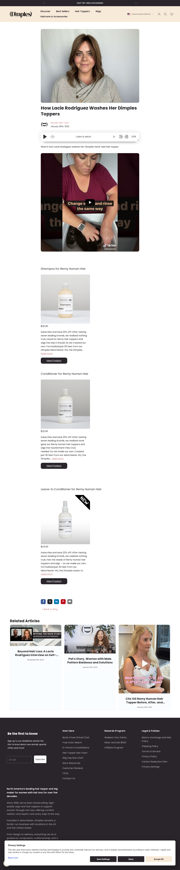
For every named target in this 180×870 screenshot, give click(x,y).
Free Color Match (72, 742)
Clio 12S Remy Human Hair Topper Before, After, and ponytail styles (144, 702)
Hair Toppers (82, 11)
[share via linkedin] (56, 602)
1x (114, 136)
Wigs (98, 11)
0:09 (133, 136)
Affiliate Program (113, 747)
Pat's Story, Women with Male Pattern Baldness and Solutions (90, 660)
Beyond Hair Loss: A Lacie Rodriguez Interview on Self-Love (35, 655)
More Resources (71, 763)
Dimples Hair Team (60, 122)
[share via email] (69, 602)
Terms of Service (151, 751)
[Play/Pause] (45, 136)
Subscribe (40, 759)
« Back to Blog (50, 609)
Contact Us (68, 778)
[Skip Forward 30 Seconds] (126, 136)
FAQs (65, 773)
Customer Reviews (72, 768)
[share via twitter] (49, 602)
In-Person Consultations (75, 747)
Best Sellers (62, 11)
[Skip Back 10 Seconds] (121, 136)
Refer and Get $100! (115, 742)
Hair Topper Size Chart (74, 752)
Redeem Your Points (115, 737)
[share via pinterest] (63, 602)
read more (47, 353)
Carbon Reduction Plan (154, 761)
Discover (45, 11)
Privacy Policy (149, 756)
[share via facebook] (43, 602)
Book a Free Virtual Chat (75, 737)
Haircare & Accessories (54, 16)
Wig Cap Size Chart (73, 757)
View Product (54, 360)
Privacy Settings (150, 766)
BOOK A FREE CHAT (90, 3)
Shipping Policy (150, 746)
